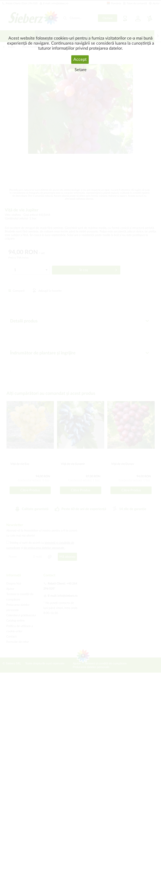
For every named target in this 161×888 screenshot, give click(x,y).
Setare (81, 70)
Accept (80, 59)
